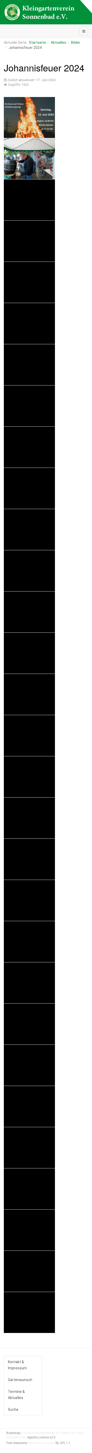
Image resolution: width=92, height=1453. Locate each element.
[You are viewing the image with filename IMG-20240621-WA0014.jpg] (29, 405)
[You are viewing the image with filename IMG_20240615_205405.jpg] (29, 1188)
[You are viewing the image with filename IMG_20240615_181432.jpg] (29, 570)
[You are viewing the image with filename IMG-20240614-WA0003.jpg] (29, 117)
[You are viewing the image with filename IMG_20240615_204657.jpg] (29, 1147)
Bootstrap (13, 1433)
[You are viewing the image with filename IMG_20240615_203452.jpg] (29, 941)
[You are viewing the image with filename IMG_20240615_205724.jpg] (29, 1230)
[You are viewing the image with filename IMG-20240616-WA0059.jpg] (29, 158)
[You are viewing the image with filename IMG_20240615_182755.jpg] (29, 611)
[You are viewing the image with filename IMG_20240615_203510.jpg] (29, 982)
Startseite (37, 42)
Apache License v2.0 (41, 1437)
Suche (13, 1409)
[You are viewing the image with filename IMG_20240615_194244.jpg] (29, 653)
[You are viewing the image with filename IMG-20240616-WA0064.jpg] (29, 282)
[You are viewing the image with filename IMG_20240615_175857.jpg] (29, 529)
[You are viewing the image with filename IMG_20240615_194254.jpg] (29, 694)
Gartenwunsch (20, 1380)
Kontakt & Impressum (17, 1365)
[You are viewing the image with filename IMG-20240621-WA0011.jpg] (29, 364)
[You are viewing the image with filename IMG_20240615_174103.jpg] (29, 447)
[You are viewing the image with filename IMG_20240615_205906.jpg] (29, 1271)
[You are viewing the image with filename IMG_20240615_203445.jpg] (29, 900)
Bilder (75, 42)
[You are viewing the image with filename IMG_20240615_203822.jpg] (29, 1024)
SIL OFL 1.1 (63, 1443)
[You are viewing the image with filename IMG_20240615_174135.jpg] (29, 488)
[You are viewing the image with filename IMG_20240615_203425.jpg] (29, 859)
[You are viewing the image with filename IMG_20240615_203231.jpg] (29, 818)
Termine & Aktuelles (16, 1395)
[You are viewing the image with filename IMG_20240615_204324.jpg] (29, 1065)
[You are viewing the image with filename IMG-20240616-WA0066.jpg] (29, 323)
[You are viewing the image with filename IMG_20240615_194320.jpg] (29, 735)
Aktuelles (58, 42)
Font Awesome (16, 1443)
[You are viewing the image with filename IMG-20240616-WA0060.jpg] (29, 199)
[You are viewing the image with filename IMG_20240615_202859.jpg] (29, 776)
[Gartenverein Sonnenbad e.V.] (39, 12)
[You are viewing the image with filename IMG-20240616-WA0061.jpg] (29, 241)
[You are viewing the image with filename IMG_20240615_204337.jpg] (29, 1106)
